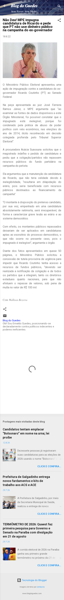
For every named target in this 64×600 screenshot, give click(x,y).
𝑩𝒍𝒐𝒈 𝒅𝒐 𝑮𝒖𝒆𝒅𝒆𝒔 (24, 5)
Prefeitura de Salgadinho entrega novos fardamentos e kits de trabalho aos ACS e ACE (26, 481)
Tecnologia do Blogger (34, 580)
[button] (59, 20)
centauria (41, 587)
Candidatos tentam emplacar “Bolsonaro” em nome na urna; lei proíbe (26, 433)
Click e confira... (49, 466)
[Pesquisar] (59, 7)
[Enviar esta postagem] (5, 316)
